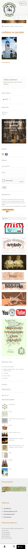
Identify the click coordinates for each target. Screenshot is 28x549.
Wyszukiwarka (12, 404)
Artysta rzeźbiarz (7, 375)
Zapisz (4, 187)
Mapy (10, 452)
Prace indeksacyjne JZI (9, 514)
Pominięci (5, 378)
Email (3, 172)
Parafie (10, 411)
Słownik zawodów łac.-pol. (14, 432)
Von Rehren (5, 373)
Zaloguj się (4, 113)
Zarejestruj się (5, 112)
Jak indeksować (7, 508)
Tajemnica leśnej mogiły (8, 366)
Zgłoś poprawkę (7, 517)
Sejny (10, 468)
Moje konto (4, 546)
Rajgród (10, 459)
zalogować (11, 82)
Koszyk (10, 425)
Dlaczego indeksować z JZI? (10, 511)
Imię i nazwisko (6, 166)
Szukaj (14, 546)
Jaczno (12, 26)
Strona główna (6, 26)
